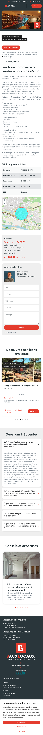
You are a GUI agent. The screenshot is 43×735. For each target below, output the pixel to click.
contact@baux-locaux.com (20, 665)
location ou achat (11, 678)
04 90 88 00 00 (21, 670)
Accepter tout (21, 722)
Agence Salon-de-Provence (14, 620)
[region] (21, 717)
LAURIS (16, 62)
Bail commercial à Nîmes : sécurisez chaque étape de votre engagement (20, 587)
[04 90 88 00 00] (21, 668)
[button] (4, 19)
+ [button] (4, 200)
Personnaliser (21, 727)
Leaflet (39, 229)
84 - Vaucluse (7, 62)
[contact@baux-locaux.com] (21, 663)
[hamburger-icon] (28, 6)
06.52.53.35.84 (22, 274)
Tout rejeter (21, 731)
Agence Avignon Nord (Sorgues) (16, 632)
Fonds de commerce (31, 52)
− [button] (4, 203)
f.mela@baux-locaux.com (26, 276)
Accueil (4, 52)
